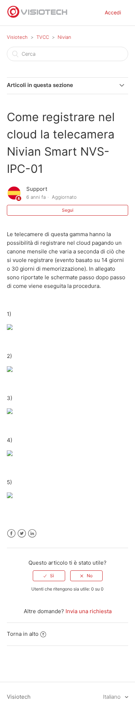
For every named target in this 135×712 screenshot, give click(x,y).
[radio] (49, 575)
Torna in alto (23, 633)
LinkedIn (32, 533)
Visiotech (17, 37)
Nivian (64, 37)
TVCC (42, 37)
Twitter (21, 533)
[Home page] (37, 16)
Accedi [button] (113, 12)
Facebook (11, 533)
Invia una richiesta (89, 611)
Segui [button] (67, 210)
